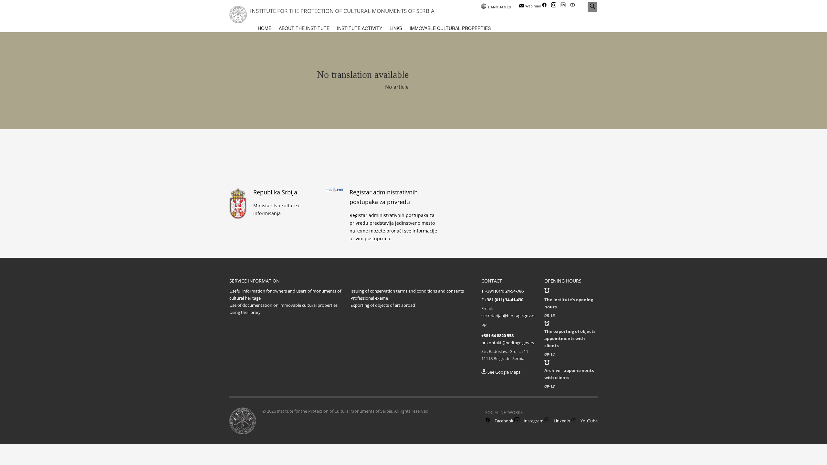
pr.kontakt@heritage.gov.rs (507, 343)
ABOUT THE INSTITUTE (304, 28)
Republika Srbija (275, 192)
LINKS (396, 28)
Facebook (503, 421)
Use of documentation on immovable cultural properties (283, 305)
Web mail (532, 6)
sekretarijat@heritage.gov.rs (508, 315)
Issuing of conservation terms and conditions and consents (407, 291)
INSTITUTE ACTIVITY (359, 28)
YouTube (589, 421)
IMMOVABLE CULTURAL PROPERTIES (450, 28)
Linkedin (561, 421)
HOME (264, 28)
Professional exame (369, 298)
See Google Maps (503, 372)
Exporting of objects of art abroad (383, 305)
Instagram (533, 421)
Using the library (245, 312)
